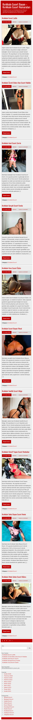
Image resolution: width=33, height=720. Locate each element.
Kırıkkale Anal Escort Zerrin (11, 143)
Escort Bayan (8, 705)
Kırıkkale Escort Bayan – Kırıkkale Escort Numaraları (16, 5)
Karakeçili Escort (9, 707)
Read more (6, 72)
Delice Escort (8, 703)
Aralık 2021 (7, 691)
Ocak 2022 (7, 689)
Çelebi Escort (8, 701)
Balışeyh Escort (8, 699)
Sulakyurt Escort (9, 712)
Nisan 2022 (7, 683)
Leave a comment (23, 22)
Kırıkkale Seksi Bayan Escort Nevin (14, 514)
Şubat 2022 (7, 687)
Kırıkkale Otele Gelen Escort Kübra (14, 576)
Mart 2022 (7, 685)
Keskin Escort (8, 709)
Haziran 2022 (8, 679)
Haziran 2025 (8, 677)
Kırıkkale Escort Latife (9, 18)
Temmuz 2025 (8, 676)
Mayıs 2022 (7, 681)
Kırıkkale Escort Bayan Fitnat (12, 328)
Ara (3, 646)
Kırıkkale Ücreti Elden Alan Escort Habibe (16, 82)
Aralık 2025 (7, 674)
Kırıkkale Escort (12, 77)
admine (14, 22)
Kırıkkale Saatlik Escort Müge (12, 391)
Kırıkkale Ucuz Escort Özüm (11, 268)
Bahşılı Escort (8, 697)
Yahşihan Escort (9, 714)
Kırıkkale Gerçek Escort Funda (12, 205)
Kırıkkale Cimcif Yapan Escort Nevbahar (15, 451)
